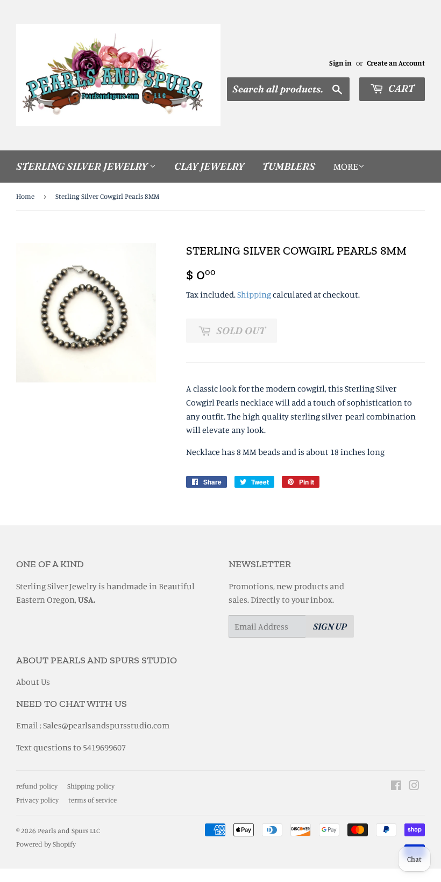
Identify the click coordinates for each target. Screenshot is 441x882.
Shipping (254, 294)
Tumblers (288, 166)
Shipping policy (91, 786)
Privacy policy (37, 800)
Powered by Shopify (46, 844)
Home (25, 196)
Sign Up (330, 626)
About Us (33, 681)
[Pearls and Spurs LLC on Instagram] (414, 786)
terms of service (92, 800)
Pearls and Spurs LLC (69, 830)
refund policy (37, 786)
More (345, 166)
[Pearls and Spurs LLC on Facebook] (396, 786)
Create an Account (396, 63)
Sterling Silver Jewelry (83, 166)
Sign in (340, 63)
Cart (400, 88)
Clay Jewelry (209, 166)
